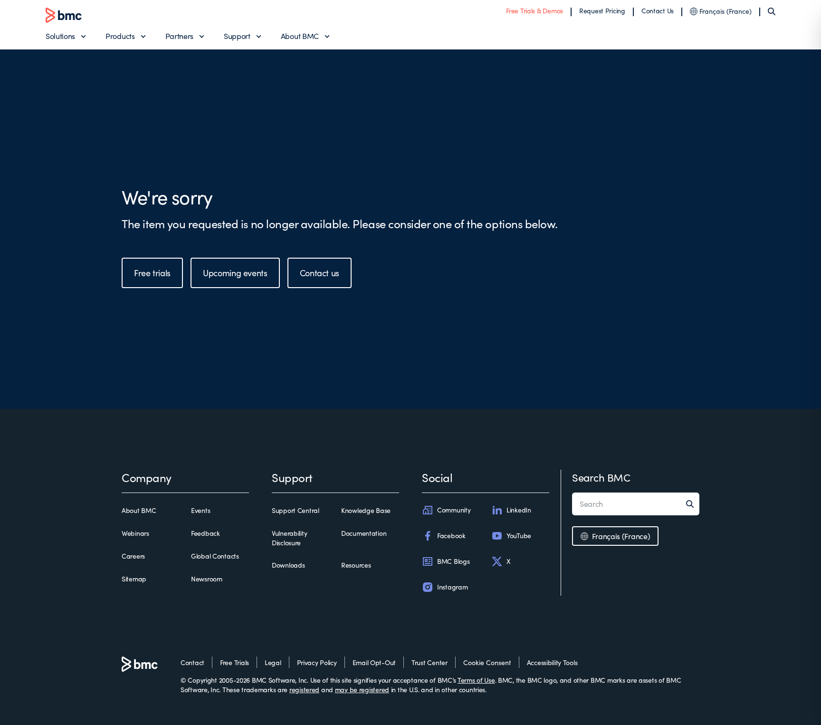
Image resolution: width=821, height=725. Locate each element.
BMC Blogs (453, 561)
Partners (179, 36)
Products (119, 36)
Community (453, 509)
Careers (133, 556)
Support (237, 36)
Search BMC (601, 477)
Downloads (288, 565)
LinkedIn (518, 509)
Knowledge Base (366, 510)
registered (304, 689)
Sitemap (134, 578)
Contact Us (657, 10)
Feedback (205, 533)
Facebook (451, 535)
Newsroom (206, 578)
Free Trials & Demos (534, 10)
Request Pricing (602, 10)
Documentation (363, 533)
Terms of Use (476, 680)
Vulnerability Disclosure (289, 538)
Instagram (452, 586)
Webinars (135, 533)
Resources (356, 565)
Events (200, 510)
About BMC (300, 36)
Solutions (60, 36)
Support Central (295, 510)
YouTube (518, 535)
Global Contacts (215, 556)
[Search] (771, 11)
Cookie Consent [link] (487, 662)
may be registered (362, 689)
